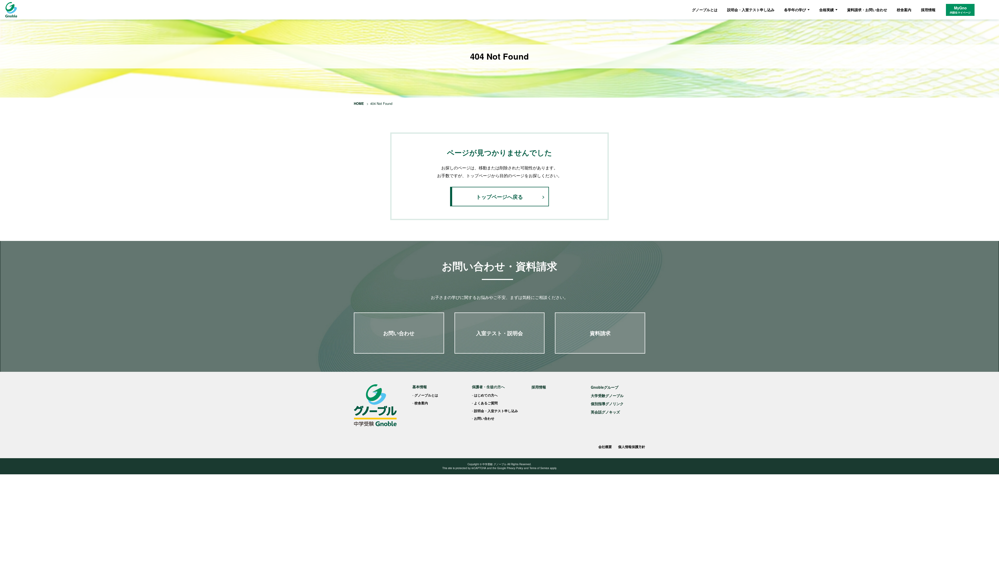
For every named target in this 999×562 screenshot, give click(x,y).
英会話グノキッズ (605, 411)
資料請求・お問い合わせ (867, 9)
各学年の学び (795, 9)
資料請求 (600, 333)
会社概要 (605, 446)
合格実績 (826, 9)
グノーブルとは (705, 9)
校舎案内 (904, 9)
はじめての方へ (486, 395)
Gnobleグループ (604, 387)
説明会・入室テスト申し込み (750, 9)
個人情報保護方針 (631, 446)
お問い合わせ (398, 333)
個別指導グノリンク (607, 403)
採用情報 (928, 9)
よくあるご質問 (486, 402)
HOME (359, 103)
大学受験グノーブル (607, 395)
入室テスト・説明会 (499, 333)
